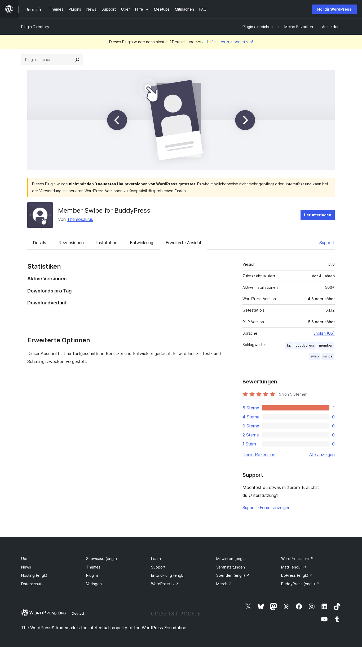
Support (327, 242)
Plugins (92, 575)
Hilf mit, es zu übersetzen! (230, 42)
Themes (93, 567)
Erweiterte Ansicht (183, 242)
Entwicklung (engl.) (168, 575)
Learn (156, 558)
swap (314, 356)
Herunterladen (317, 215)
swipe (328, 356)
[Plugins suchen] (77, 59)
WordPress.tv (165, 584)
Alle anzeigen (322, 454)
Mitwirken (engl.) (231, 558)
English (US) (324, 333)
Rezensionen (71, 242)
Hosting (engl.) (34, 575)
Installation (106, 242)
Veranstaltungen (230, 567)
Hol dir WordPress (334, 9)
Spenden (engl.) (233, 575)
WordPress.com (297, 558)
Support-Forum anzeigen (266, 507)
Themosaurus (80, 219)
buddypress (305, 345)
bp (289, 345)
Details (39, 242)
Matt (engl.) (293, 567)
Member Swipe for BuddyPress (104, 210)
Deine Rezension (258, 454)
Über (25, 558)
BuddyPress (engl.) (300, 584)
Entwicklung (141, 242)
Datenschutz (32, 584)
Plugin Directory (35, 26)
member (326, 345)
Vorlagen (94, 584)
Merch (224, 584)
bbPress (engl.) (297, 575)
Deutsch (78, 613)
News (26, 567)
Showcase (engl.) (101, 558)
